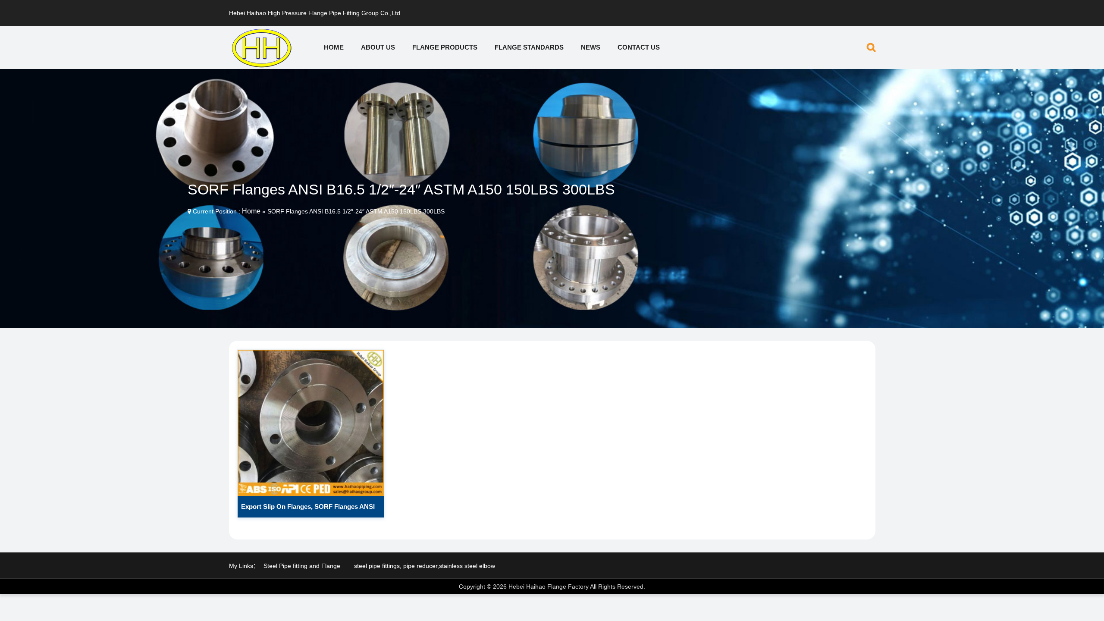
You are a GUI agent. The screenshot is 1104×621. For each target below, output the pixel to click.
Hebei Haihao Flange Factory (548, 586)
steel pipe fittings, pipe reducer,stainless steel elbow (424, 565)
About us (378, 47)
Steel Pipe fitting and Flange (301, 565)
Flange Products (444, 47)
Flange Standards (529, 47)
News (590, 47)
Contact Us (639, 47)
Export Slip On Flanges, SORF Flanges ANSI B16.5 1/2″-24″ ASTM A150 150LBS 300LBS (308, 510)
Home (334, 47)
